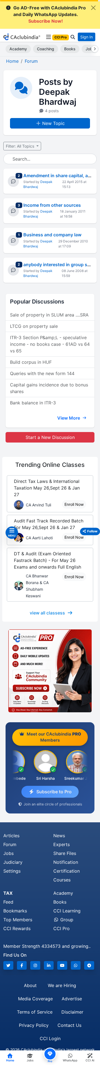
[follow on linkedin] (49, 965)
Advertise (72, 998)
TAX (7, 893)
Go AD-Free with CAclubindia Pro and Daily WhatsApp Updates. (49, 14)
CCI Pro (61, 928)
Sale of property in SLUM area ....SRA (49, 315)
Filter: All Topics (20, 146)
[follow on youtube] (62, 965)
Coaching (45, 48)
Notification (65, 862)
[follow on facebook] (22, 965)
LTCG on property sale (34, 326)
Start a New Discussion (50, 437)
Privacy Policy (34, 1025)
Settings (12, 871)
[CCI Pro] (50, 670)
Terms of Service (34, 1012)
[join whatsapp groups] (76, 965)
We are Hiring (62, 985)
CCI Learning (67, 911)
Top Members (17, 919)
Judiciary (12, 862)
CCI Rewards (17, 928)
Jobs (8, 853)
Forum (9, 844)
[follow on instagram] (35, 965)
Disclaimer (72, 1012)
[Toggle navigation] (48, 37)
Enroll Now (74, 504)
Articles (11, 835)
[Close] (93, 7)
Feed (8, 902)
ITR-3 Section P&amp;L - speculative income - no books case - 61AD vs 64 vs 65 (50, 344)
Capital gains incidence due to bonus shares (49, 388)
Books (70, 48)
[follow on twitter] (8, 965)
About (30, 985)
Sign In (86, 37)
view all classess (47, 613)
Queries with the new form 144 (42, 373)
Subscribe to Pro (54, 791)
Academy (18, 48)
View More (69, 418)
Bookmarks (15, 911)
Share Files (64, 853)
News (59, 835)
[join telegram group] (89, 965)
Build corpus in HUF (31, 362)
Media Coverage (35, 998)
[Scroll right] (93, 49)
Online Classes (50, 464)
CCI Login (50, 1038)
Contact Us (69, 1025)
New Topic (53, 123)
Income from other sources (52, 205)
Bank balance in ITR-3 (33, 402)
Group (66, 919)
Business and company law (52, 234)
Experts (61, 844)
